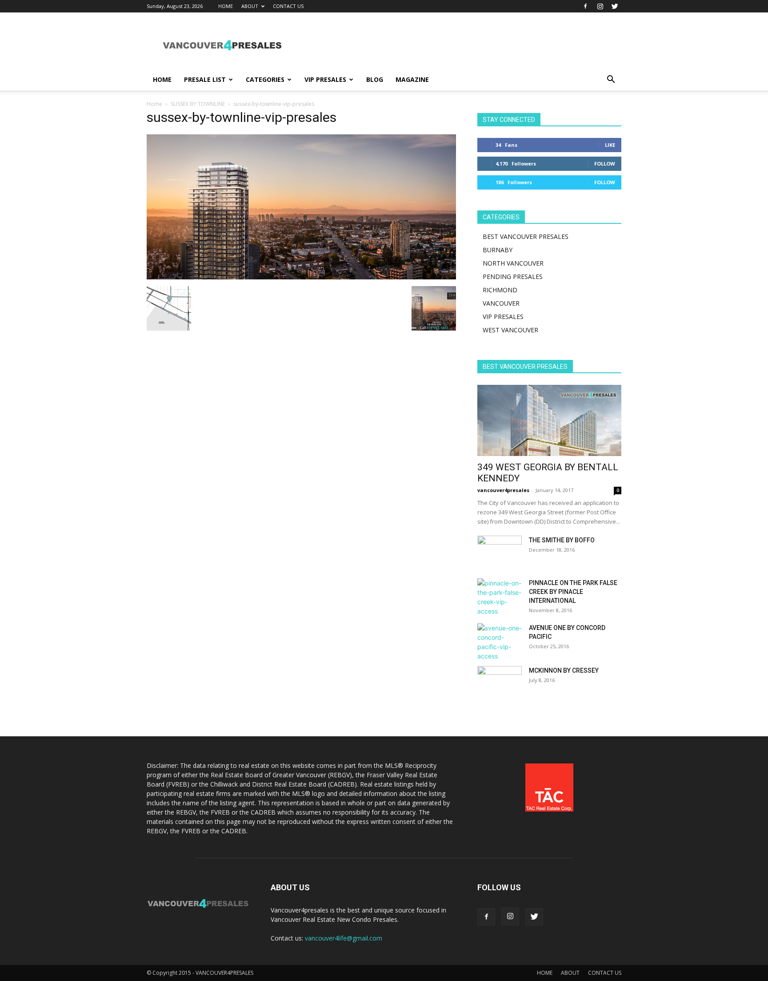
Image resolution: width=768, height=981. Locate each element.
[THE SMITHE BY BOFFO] (499, 551)
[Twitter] (614, 6)
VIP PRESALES (325, 79)
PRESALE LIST (205, 79)
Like (610, 144)
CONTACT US (288, 6)
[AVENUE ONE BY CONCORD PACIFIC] (499, 642)
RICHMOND (500, 290)
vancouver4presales (503, 490)
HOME (225, 6)
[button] (610, 80)
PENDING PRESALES (513, 276)
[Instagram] (600, 6)
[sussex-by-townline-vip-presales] (301, 277)
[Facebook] (585, 6)
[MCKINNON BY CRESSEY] (499, 681)
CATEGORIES (265, 79)
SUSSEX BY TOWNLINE (198, 104)
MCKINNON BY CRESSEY (564, 670)
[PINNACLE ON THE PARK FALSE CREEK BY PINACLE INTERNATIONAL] (499, 597)
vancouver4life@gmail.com (343, 938)
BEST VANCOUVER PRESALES (525, 236)
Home (154, 104)
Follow (604, 163)
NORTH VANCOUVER (513, 263)
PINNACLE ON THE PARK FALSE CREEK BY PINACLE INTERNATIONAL (573, 591)
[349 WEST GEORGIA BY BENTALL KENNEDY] (549, 420)
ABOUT (249, 6)
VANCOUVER (501, 303)
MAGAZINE (412, 79)
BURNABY (497, 250)
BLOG (374, 79)
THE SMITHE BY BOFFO (562, 540)
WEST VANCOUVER (510, 330)
